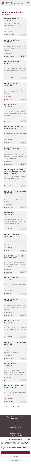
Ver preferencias (15, 460)
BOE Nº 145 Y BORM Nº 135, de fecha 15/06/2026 (14, 386)
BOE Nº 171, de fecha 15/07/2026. (11, 278)
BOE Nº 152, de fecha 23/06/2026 (11, 365)
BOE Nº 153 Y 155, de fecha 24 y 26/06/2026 (15, 343)
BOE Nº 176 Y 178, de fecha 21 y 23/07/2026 (15, 192)
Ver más (22, 34)
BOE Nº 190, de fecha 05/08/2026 (11, 62)
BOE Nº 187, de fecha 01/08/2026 (11, 84)
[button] (29, 439)
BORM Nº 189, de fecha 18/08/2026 (12, 19)
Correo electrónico (15, 433)
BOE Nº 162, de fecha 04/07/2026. (11, 321)
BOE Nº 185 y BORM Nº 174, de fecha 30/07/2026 (14, 127)
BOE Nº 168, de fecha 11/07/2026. (11, 300)
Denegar (15, 456)
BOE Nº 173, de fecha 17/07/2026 (11, 235)
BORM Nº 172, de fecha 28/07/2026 (12, 149)
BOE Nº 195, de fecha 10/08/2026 (11, 41)
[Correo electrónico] (15, 431)
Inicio (3, 14)
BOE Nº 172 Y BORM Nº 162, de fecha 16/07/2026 (14, 257)
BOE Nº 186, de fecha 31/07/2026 (11, 106)
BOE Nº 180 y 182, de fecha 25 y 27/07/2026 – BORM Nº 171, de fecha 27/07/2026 (15, 171)
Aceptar (15, 452)
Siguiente (22, 407)
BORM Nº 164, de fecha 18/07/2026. (12, 214)
